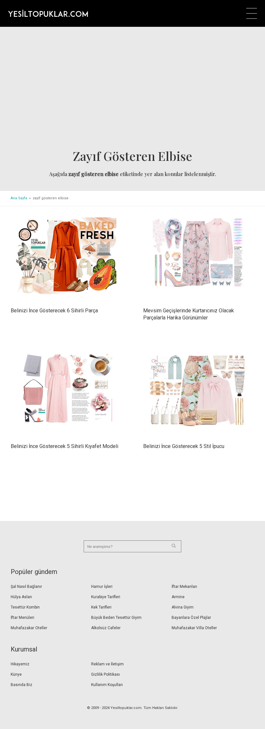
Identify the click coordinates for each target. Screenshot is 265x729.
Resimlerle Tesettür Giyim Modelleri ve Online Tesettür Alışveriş (48, 13)
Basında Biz (21, 684)
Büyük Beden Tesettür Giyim (116, 617)
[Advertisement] (132, 90)
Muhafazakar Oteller (29, 628)
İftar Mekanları (184, 586)
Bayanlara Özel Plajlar (191, 617)
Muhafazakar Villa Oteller (194, 628)
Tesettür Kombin (25, 607)
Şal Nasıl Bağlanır (26, 586)
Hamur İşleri (101, 586)
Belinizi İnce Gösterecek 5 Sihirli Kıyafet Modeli (64, 446)
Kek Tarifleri (101, 607)
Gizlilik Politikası (105, 674)
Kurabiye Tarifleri (105, 597)
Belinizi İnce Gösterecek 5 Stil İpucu (183, 446)
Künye (16, 674)
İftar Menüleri (22, 617)
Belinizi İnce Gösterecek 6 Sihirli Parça (54, 310)
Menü (251, 13)
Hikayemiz (20, 664)
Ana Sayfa (19, 198)
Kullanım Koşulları (107, 684)
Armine (178, 597)
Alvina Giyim (183, 607)
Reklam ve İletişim (107, 664)
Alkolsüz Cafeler (106, 628)
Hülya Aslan (21, 597)
